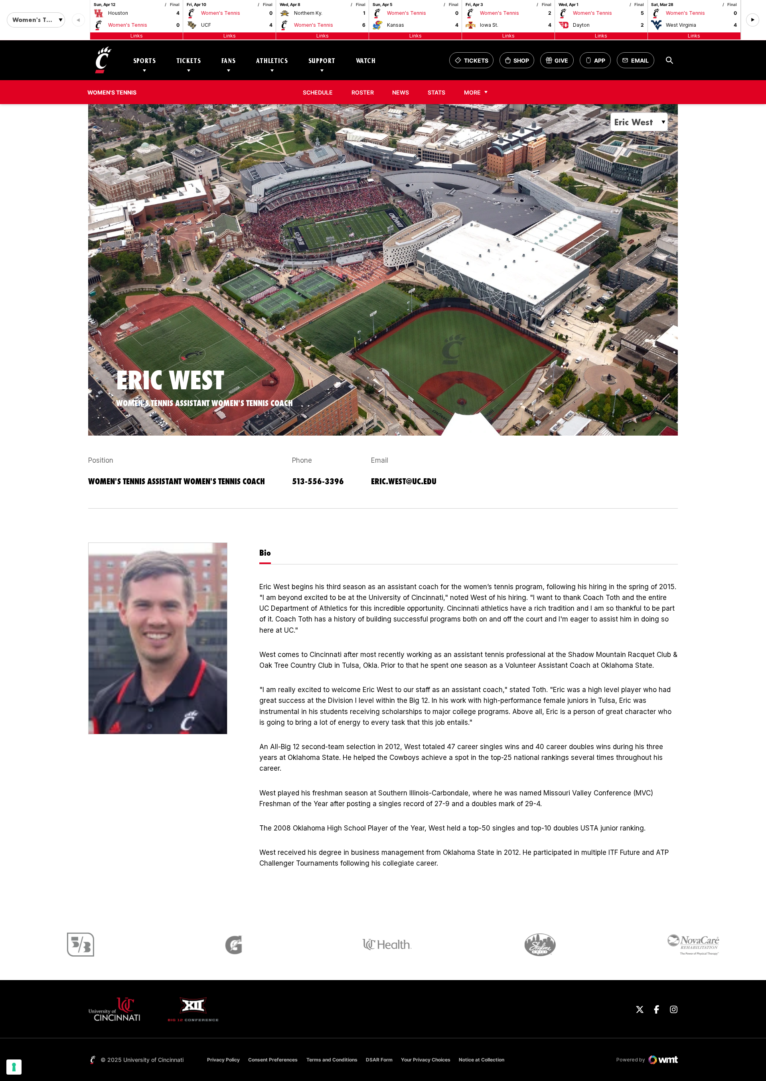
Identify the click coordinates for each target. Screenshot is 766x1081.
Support (322, 60)
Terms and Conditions (331, 1060)
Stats (438, 92)
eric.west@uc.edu (403, 481)
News (400, 92)
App (599, 60)
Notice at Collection (481, 1060)
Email (638, 62)
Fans (228, 60)
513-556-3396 (318, 481)
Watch (366, 60)
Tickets (188, 60)
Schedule (318, 92)
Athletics (272, 60)
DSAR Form (379, 1060)
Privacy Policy (223, 1060)
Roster (362, 92)
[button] (752, 20)
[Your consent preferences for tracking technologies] (14, 1067)
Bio (265, 552)
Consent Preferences (273, 1060)
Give (559, 62)
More (472, 92)
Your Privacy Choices (425, 1060)
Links (136, 36)
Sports (144, 60)
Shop (519, 62)
